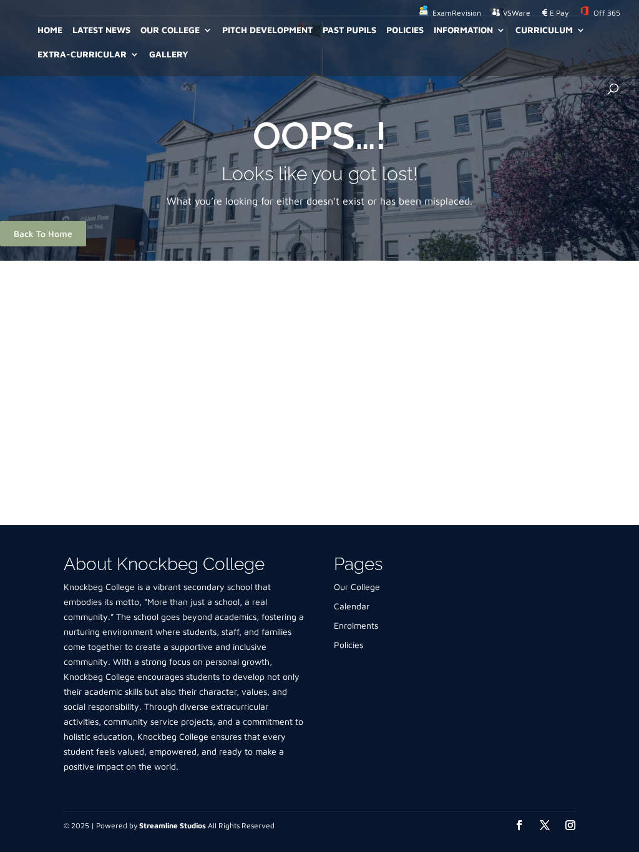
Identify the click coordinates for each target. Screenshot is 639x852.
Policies (405, 30)
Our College (170, 30)
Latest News (101, 30)
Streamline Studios (172, 825)
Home (49, 30)
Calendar (351, 606)
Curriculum (544, 30)
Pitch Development (267, 30)
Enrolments (356, 625)
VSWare (516, 13)
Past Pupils (349, 30)
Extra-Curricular (82, 54)
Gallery (168, 54)
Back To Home (43, 233)
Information (463, 30)
